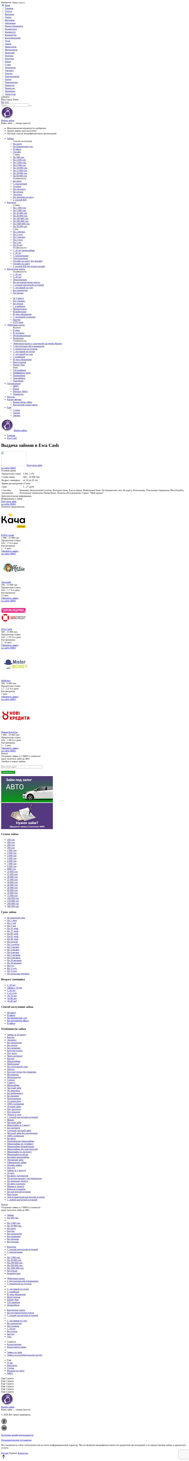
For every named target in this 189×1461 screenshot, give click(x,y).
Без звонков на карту (23, 197)
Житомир (9, 20)
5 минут (11, 1082)
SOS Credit (6, 629)
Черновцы (10, 91)
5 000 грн (12, 858)
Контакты (12, 1365)
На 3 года (18, 239)
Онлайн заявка (14, 1165)
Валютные (18, 338)
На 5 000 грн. (19, 162)
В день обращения (22, 314)
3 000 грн (12, 853)
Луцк (7, 41)
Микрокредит (14, 1077)
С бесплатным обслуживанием (28, 346)
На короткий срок (16, 918)
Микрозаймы (13, 1061)
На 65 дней (12, 936)
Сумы (8, 64)
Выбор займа (7, 120)
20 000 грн (12, 877)
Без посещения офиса (18, 1020)
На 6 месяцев (13, 957)
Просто (10, 1069)
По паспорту (19, 189)
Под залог (12, 1053)
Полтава (9, 55)
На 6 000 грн (19, 165)
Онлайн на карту (21, 263)
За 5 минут (18, 298)
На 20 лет (18, 245)
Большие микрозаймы (18, 1157)
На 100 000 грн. (21, 218)
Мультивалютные (22, 335)
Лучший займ (14, 1106)
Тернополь (10, 67)
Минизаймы (13, 1085)
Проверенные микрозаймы (20, 1141)
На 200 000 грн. (21, 221)
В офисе (17, 149)
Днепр (8, 17)
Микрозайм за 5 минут (18, 1125)
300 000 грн (13, 906)
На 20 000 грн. (20, 215)
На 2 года (18, 234)
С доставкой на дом (23, 287)
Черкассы (9, 85)
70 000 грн (12, 893)
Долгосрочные (20, 258)
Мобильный (13, 1064)
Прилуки (9, 58)
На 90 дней (12, 939)
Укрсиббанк (19, 378)
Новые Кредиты (9, 732)
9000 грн (11, 869)
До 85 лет (12, 1001)
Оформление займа (16, 1162)
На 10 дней (12, 928)
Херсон (8, 73)
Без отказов (13, 1241)
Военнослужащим (16, 1189)
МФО (16, 386)
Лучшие (17, 186)
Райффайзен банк (22, 373)
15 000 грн (12, 874)
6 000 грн (12, 861)
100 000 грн (13, 898)
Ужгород (9, 70)
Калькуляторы (14, 399)
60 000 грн (12, 890)
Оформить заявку (10, 552)
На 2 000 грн (19, 160)
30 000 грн (12, 882)
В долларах (18, 333)
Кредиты (11, 202)
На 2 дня (11, 923)
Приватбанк (19, 375)
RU (3, 102)
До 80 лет (12, 998)
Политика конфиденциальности (17, 1435)
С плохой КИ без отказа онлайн (29, 266)
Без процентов (20, 290)
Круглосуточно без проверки (21, 1072)
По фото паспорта (16, 1183)
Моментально (20, 309)
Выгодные (12, 1194)
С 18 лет (17, 274)
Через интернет (15, 1056)
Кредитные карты (16, 269)
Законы (16, 415)
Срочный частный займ (19, 1130)
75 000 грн (12, 895)
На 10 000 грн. (20, 168)
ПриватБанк (13, 1305)
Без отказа (18, 192)
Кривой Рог (11, 35)
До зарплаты (13, 1090)
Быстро (16, 319)
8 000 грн (12, 866)
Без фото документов (17, 1175)
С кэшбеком (19, 306)
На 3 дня (11, 925)
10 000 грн (12, 871)
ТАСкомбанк (19, 370)
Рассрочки (18, 293)
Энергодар (10, 94)
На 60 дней (12, 933)
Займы (10, 138)
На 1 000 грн (19, 207)
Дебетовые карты (16, 325)
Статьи (16, 410)
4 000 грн (12, 855)
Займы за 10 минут (16, 1034)
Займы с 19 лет (14, 987)
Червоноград (11, 82)
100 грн (11, 839)
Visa (9, 1336)
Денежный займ (15, 1160)
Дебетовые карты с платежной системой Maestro (37, 343)
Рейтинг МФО (20, 391)
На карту (17, 144)
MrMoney (6, 680)
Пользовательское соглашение (16, 1440)
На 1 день (12, 920)
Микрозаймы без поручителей (22, 1149)
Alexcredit (6, 582)
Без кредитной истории (19, 1191)
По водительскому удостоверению (24, 1178)
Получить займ (8, 502)
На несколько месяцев (18, 973)
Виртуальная (19, 362)
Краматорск (11, 29)
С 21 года (12, 993)
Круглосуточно (14, 1050)
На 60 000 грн (20, 176)
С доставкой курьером (24, 317)
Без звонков (13, 1096)
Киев (7, 5)
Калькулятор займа (22, 402)
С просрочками (20, 255)
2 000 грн (12, 850)
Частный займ (14, 1088)
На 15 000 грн (20, 170)
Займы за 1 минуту (16, 1170)
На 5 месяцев (13, 955)
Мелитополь (11, 50)
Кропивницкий (13, 38)
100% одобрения (15, 1104)
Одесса (8, 11)
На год (10, 965)
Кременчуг (10, 32)
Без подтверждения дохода (26, 282)
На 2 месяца (19, 231)
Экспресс (17, 194)
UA (7, 102)
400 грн (11, 845)
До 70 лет (12, 995)
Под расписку (14, 1109)
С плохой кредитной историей (28, 285)
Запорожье (10, 23)
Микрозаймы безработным (20, 1146)
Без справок (19, 301)
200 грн (11, 842)
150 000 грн (13, 901)
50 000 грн (12, 887)
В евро (16, 330)
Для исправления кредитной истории (26, 1197)
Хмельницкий (12, 76)
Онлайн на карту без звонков (27, 261)
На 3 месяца (19, 237)
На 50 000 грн (20, 226)
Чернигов (10, 88)
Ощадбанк (18, 381)
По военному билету (17, 1181)
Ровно (8, 61)
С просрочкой (20, 184)
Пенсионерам (20, 279)
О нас (10, 1362)
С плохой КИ (19, 200)
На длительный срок (17, 1066)
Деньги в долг (14, 1114)
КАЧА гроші (7, 535)
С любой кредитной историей (22, 1199)
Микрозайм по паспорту (19, 1152)
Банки (16, 389)
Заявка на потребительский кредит (24, 1355)
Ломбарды (18, 394)
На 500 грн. (19, 157)
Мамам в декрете (15, 1186)
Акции (16, 413)
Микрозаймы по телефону (20, 1144)
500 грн (11, 847)
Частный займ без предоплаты (22, 1133)
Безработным (19, 311)
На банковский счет (23, 146)
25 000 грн (12, 879)
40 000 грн (12, 885)
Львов (8, 44)
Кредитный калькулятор (25, 405)
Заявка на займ (14, 1352)
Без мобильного (15, 1093)
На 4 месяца (13, 952)
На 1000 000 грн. (21, 223)
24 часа (10, 1173)
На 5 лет (17, 242)
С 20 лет (17, 253)
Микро (10, 1120)
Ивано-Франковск (14, 26)
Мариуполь (10, 47)
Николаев (10, 52)
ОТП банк (18, 322)
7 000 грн (12, 863)
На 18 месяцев (14, 963)
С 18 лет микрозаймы (24, 250)
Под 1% (11, 1167)
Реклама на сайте (15, 1370)
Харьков (9, 8)
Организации (14, 383)
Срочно (11, 1080)
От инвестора (14, 1101)
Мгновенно (13, 1074)
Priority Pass (19, 365)
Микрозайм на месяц (17, 1154)
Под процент (13, 1112)
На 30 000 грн (20, 173)
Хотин (8, 79)
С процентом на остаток (25, 349)
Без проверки (14, 1048)
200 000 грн (13, 903)
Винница (9, 14)
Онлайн (17, 152)
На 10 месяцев (14, 960)
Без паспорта (13, 1128)
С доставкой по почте (24, 351)
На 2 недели (13, 944)
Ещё (9, 407)
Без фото (17, 181)
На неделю (12, 941)
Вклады (11, 397)
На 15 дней (12, 931)
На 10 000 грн (20, 213)
